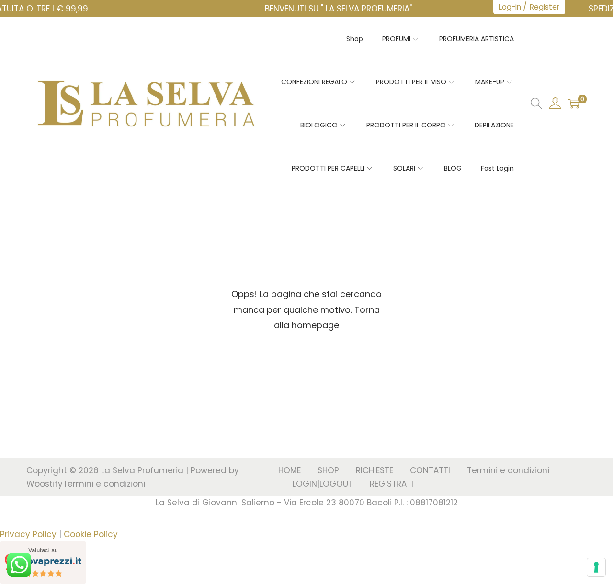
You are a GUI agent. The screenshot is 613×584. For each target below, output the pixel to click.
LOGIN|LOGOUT (323, 484)
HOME (289, 470)
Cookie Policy (91, 534)
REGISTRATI (391, 484)
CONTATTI (430, 470)
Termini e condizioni (104, 484)
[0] (573, 103)
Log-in (510, 7)
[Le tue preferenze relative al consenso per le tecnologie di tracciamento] (596, 567)
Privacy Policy (28, 534)
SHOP (328, 470)
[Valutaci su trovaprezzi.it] (43, 561)
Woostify (44, 484)
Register (544, 7)
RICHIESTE (374, 470)
